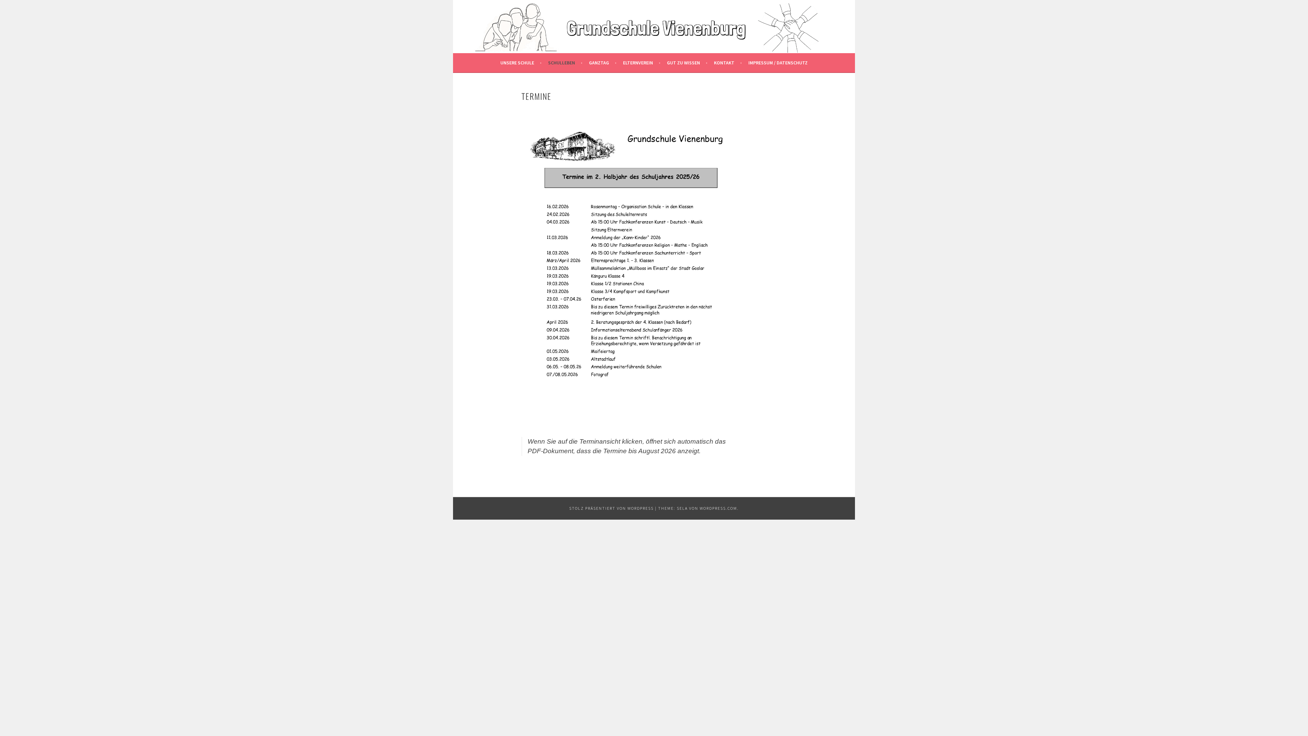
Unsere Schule (517, 63)
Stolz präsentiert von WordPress (611, 508)
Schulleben (561, 63)
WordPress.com (718, 508)
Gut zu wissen (683, 63)
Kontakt (724, 63)
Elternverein (638, 63)
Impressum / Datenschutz (778, 63)
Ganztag (599, 63)
